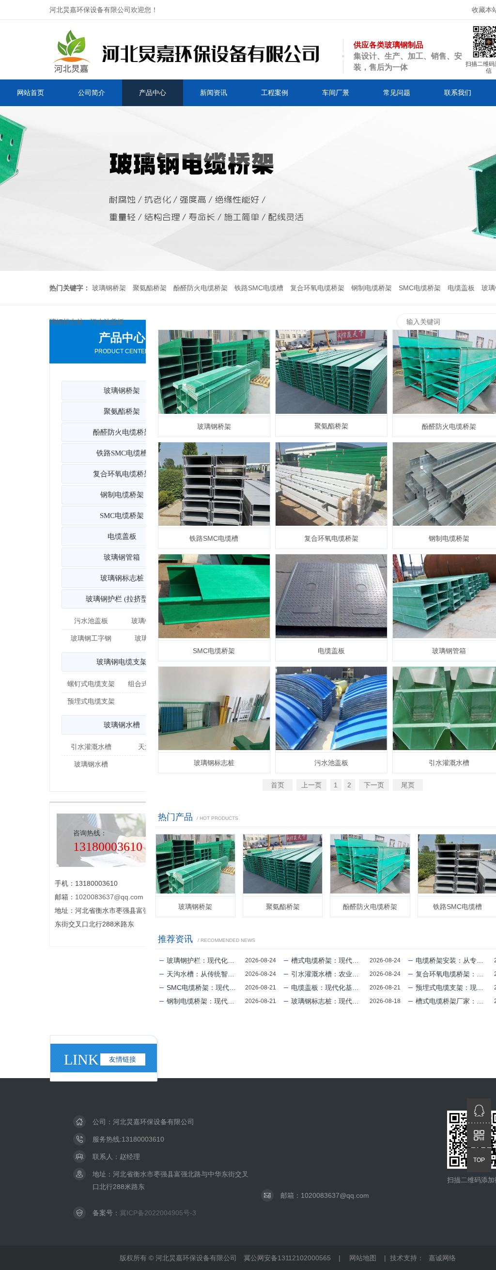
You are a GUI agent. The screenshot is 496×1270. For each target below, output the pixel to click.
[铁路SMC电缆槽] (214, 485)
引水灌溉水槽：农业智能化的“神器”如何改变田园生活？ (330, 974)
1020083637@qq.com (109, 897)
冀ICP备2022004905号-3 (158, 1213)
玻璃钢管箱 (122, 557)
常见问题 (396, 92)
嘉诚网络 (442, 1258)
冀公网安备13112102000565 (287, 1258)
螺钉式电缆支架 (91, 684)
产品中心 (152, 92)
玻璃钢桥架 (109, 288)
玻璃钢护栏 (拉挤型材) (122, 599)
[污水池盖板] (331, 709)
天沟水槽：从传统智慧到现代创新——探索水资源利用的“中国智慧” (206, 974)
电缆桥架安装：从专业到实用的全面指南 (455, 960)
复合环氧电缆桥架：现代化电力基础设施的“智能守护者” (455, 974)
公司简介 (91, 92)
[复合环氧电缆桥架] (331, 485)
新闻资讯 (213, 92)
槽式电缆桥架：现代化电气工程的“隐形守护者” (330, 960)
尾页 (408, 785)
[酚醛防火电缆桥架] (369, 865)
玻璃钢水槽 (122, 725)
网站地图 (362, 1258)
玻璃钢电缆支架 (121, 662)
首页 (277, 785)
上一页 (311, 785)
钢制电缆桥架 (371, 288)
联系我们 (457, 92)
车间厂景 (335, 92)
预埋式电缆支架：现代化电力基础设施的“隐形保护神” (455, 987)
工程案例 (274, 92)
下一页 (374, 785)
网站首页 (30, 92)
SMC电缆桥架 (420, 288)
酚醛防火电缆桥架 (200, 288)
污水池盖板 (107, 322)
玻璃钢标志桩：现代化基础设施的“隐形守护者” (330, 1001)
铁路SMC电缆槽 (258, 288)
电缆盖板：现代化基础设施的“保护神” (330, 987)
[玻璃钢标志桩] (214, 709)
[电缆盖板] (331, 597)
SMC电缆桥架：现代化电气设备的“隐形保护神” (206, 987)
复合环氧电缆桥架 (317, 288)
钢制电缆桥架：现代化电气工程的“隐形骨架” (206, 1001)
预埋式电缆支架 (91, 701)
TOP (479, 1160)
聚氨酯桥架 (150, 288)
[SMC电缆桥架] (214, 597)
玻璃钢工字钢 (91, 638)
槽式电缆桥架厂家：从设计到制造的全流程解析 (455, 1001)
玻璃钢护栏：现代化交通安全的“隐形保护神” (206, 960)
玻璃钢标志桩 (214, 763)
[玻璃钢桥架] (214, 372)
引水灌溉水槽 (91, 747)
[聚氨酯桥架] (331, 372)
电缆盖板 (461, 288)
